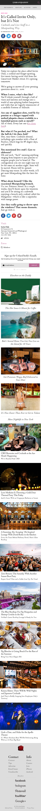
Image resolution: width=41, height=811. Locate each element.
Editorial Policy (8, 808)
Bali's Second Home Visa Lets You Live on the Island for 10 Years (20, 342)
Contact (11, 760)
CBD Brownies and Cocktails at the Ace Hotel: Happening (18, 454)
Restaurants (8, 7)
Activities (27, 7)
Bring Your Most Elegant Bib (11, 657)
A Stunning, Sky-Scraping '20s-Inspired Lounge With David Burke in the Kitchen (18, 533)
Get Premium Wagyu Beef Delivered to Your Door (20, 378)
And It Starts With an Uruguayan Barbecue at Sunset (19, 498)
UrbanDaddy (20, 2)
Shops (35, 7)
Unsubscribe (13, 772)
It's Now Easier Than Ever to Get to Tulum (20, 413)
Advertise (11, 766)
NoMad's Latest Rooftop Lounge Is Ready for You (18, 617)
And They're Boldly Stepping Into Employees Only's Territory (19, 697)
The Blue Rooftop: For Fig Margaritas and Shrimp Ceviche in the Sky (19, 613)
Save (14, 36)
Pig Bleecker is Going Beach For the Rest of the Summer (19, 652)
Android (29, 772)
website (6, 238)
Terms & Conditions (20, 808)
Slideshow (6, 247)
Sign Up (34, 265)
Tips (10, 763)
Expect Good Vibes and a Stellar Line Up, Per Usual (19, 579)
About (28, 760)
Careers (29, 763)
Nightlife (18, 7)
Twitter (20, 796)
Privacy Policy (30, 808)
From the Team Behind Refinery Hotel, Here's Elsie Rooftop (19, 538)
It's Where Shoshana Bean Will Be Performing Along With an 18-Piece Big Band (19, 739)
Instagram (20, 786)
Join (28, 766)
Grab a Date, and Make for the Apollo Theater (17, 733)
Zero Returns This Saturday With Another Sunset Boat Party (19, 575)
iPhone (29, 769)
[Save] (19, 36)
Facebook (20, 781)
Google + (20, 801)
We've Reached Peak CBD (10, 459)
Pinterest (20, 791)
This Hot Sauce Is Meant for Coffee (20, 308)
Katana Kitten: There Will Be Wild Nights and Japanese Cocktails (19, 692)
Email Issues (13, 769)
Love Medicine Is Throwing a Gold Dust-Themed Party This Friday (18, 494)
